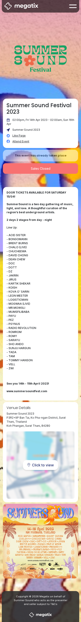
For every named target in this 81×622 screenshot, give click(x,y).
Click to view (43, 465)
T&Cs (53, 604)
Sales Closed (40, 168)
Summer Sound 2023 (26, 129)
